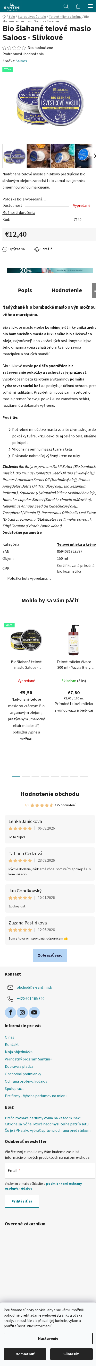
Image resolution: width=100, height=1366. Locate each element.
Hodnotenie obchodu (50, 793)
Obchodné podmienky (23, 1074)
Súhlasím (71, 1354)
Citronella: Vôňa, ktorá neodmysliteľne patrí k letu (47, 1124)
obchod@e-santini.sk (34, 987)
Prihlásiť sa (22, 1201)
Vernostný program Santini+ (28, 1059)
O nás (9, 1037)
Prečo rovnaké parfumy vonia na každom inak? (43, 1118)
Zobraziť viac (50, 955)
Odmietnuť (25, 1354)
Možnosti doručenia (18, 212)
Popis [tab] (25, 290)
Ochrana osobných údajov (26, 1081)
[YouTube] (34, 1012)
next (95, 657)
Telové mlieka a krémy (77, 544)
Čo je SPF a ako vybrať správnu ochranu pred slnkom (48, 1131)
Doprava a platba (19, 1066)
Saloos (21, 61)
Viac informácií (39, 1326)
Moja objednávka (19, 1052)
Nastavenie (48, 1338)
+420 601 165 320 (30, 998)
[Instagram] (22, 1012)
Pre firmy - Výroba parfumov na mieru (36, 1096)
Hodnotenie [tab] (66, 290)
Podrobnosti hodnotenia (23, 54)
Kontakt (12, 1044)
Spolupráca (14, 1088)
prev (5, 657)
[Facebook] (10, 1012)
